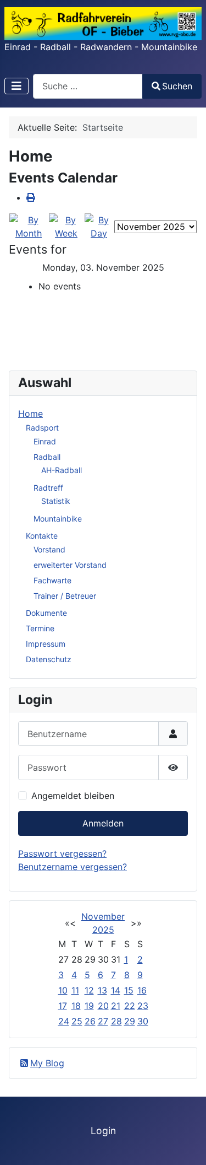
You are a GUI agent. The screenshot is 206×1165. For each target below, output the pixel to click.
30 (142, 1021)
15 (128, 990)
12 (89, 990)
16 (142, 990)
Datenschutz (48, 659)
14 (115, 990)
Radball (47, 456)
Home (30, 413)
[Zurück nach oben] (186, 1144)
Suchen (177, 86)
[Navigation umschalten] (16, 86)
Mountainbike (58, 518)
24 (63, 1021)
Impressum (45, 643)
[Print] (30, 197)
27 (103, 1021)
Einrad (45, 441)
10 (63, 990)
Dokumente (46, 613)
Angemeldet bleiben (72, 795)
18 (76, 1005)
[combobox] (88, 86)
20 (103, 1005)
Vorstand (49, 549)
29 (129, 1021)
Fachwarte (52, 580)
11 (75, 990)
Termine (40, 628)
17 (62, 1005)
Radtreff (48, 487)
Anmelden (103, 823)
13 (102, 990)
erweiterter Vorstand (70, 565)
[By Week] (66, 225)
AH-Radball (61, 470)
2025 (103, 929)
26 (90, 1021)
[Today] (99, 225)
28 (116, 1021)
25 (76, 1021)
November (103, 916)
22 (129, 1005)
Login (103, 1130)
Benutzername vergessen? (72, 866)
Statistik (55, 501)
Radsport (42, 427)
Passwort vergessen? (62, 853)
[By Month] (28, 225)
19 (89, 1005)
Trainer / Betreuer (65, 595)
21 (115, 1005)
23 (142, 1005)
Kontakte (42, 535)
